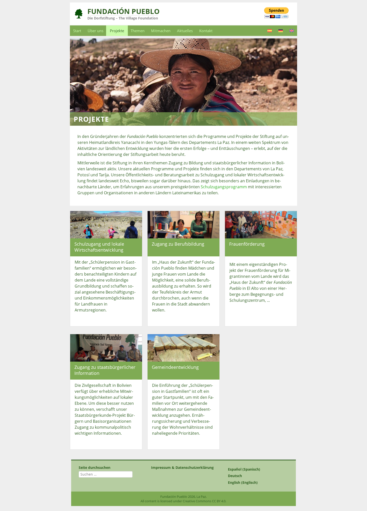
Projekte (117, 30)
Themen (138, 30)
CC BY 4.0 (218, 501)
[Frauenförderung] (261, 224)
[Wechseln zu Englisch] (292, 30)
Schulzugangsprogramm (224, 187)
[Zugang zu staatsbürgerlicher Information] (106, 347)
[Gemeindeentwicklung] (183, 347)
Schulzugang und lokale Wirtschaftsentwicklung (99, 247)
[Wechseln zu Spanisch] (270, 30)
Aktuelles (185, 30)
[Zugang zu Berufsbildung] (183, 224)
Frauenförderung (247, 244)
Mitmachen (161, 30)
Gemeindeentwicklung (175, 367)
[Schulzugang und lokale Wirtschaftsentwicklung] (106, 224)
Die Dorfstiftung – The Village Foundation (122, 18)
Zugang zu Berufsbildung (178, 244)
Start (77, 30)
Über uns (95, 30)
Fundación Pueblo (123, 11)
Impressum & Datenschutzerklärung (182, 467)
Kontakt (205, 30)
